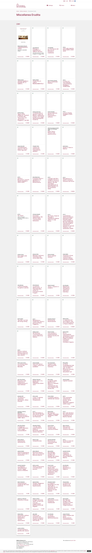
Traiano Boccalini (21, 146)
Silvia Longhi (35, 396)
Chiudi (89, 551)
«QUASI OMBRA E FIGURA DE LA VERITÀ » (23, 82)
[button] (61, 5)
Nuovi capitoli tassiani (52, 256)
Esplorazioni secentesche (21, 441)
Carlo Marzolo (20, 285)
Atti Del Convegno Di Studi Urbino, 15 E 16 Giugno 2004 (53, 129)
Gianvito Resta (36, 481)
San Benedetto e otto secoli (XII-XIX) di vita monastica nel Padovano (38, 414)
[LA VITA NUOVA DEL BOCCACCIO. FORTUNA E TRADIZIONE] (53, 36)
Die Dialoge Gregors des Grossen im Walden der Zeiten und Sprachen (53, 455)
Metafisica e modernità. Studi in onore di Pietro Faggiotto (38, 322)
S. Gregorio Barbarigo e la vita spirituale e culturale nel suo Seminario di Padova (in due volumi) (53, 487)
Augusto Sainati (21, 451)
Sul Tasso (20, 215)
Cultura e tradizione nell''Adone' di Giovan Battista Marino (67, 455)
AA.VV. (64, 47)
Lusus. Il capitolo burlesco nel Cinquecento (38, 399)
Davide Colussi (21, 112)
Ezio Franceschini (51, 362)
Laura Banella (50, 47)
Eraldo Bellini (65, 254)
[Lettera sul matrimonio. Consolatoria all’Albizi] (38, 135)
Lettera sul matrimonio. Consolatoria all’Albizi (36, 149)
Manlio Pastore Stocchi (22, 46)
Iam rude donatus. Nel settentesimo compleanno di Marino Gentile (68, 414)
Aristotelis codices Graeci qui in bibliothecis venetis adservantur (23, 518)
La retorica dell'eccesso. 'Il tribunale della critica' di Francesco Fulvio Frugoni (38, 290)
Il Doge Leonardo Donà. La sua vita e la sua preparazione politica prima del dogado (38, 503)
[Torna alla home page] (21, 7)
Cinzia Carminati (51, 111)
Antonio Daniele (51, 254)
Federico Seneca (36, 498)
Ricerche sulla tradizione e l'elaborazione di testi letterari (22, 382)
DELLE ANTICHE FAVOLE (53, 82)
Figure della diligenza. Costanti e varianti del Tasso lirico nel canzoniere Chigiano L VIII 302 (23, 117)
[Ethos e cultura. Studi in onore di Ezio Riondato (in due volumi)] (23, 339)
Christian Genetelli (36, 214)
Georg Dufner (50, 451)
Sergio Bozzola (36, 285)
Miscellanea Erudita (20, 56)
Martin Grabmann (21, 481)
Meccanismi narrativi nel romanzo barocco (68, 428)
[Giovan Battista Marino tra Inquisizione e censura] (53, 101)
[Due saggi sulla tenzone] (23, 243)
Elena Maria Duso (36, 177)
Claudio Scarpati (51, 285)
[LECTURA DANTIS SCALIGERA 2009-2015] (68, 36)
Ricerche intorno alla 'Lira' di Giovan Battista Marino (38, 454)
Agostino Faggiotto (21, 465)
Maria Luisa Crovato (22, 362)
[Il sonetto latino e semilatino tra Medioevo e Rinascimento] (38, 166)
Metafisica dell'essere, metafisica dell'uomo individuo (66, 289)
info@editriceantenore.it (24, 545)
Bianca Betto (65, 362)
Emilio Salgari (20, 318)
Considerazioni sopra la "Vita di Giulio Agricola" (22, 149)
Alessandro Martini (36, 425)
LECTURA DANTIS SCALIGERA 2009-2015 (68, 50)
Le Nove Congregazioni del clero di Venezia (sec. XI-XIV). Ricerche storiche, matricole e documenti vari (68, 368)
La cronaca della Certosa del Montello (23, 365)
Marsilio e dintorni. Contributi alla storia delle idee (38, 257)
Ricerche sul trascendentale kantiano (52, 442)
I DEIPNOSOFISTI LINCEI (23, 48)
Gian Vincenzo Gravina (52, 80)
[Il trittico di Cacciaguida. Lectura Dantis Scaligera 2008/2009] (68, 69)
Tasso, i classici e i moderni (53, 287)
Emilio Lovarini (36, 465)
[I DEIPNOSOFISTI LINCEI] (23, 35)
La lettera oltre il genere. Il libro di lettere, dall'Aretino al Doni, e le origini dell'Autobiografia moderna (38, 116)
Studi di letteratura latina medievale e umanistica (23, 454)
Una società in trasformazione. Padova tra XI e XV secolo (53, 335)
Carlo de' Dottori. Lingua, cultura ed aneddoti (38, 365)
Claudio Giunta (21, 254)
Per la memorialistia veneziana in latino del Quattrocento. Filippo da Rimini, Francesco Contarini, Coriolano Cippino (68, 337)
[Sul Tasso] (23, 203)
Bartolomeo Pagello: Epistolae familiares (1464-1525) (53, 414)
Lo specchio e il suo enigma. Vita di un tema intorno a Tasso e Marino (68, 322)
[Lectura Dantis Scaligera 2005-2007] (68, 101)
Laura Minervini (36, 47)
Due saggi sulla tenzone (22, 256)
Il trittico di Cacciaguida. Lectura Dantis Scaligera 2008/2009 (67, 84)
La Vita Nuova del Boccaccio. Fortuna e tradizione (53, 51)
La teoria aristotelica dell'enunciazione (53, 517)
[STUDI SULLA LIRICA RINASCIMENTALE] (38, 69)
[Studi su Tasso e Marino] (68, 135)
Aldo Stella (35, 514)
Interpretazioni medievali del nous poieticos (23, 485)
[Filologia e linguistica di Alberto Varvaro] (38, 36)
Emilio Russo (65, 146)
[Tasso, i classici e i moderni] (53, 274)
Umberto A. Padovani (22, 498)
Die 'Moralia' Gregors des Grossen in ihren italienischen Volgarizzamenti (68, 502)
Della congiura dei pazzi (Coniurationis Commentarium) (68, 517)
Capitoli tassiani (68, 381)
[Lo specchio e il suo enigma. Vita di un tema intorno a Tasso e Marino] (68, 308)
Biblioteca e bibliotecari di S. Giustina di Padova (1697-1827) (23, 416)
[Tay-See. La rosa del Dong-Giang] (23, 308)
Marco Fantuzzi (66, 425)
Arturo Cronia (50, 465)
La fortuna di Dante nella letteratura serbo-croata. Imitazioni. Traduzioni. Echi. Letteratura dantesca (53, 470)
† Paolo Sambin (51, 498)
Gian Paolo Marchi (21, 379)
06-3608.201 (20, 544)
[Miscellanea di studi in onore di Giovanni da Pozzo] (68, 166)
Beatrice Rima (65, 318)
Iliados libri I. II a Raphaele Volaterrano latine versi (38, 382)
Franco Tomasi (36, 79)
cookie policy (52, 550)
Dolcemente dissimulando (52, 320)
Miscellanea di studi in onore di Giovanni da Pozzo (68, 180)
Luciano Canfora (21, 528)
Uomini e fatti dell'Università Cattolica (52, 365)
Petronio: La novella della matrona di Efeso (53, 428)
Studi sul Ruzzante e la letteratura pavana (38, 468)
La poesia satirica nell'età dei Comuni (53, 398)
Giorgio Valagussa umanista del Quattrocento (38, 485)
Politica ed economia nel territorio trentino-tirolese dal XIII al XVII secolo (38, 518)
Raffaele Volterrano (36, 379)
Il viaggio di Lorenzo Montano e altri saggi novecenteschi (23, 428)
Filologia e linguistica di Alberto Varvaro (37, 50)
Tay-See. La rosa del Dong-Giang (23, 320)
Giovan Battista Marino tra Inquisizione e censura (52, 115)
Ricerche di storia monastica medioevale (53, 501)
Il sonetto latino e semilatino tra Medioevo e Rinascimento (38, 180)
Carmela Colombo (66, 451)
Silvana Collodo (51, 331)
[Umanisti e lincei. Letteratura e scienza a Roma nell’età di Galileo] (68, 243)
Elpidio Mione (20, 514)
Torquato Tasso (36, 146)
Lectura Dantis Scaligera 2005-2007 (68, 114)
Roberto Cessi (35, 439)
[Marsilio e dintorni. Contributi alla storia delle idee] (38, 243)
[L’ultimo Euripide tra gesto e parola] (23, 274)
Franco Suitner (51, 396)
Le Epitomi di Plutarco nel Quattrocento (67, 485)
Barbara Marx (50, 411)
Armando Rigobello (51, 439)
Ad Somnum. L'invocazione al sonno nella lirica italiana (38, 335)
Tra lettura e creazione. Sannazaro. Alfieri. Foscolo (23, 399)
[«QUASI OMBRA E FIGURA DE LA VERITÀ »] (23, 69)
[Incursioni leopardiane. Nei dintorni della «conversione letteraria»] (38, 203)
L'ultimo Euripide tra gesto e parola (23, 287)
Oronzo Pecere (51, 425)
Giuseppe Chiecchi (51, 318)
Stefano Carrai (36, 331)
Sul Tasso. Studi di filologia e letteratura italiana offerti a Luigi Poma (53, 218)
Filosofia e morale (23, 500)
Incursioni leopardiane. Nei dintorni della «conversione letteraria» (38, 218)
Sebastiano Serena (51, 481)
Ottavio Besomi (21, 439)
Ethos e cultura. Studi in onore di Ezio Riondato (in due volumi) (23, 353)
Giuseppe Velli (20, 396)
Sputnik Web (73, 540)
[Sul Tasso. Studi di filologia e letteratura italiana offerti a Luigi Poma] (53, 203)
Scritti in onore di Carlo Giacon (68, 441)
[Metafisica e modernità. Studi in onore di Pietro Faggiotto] (38, 308)
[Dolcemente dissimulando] (53, 308)
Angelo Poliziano (66, 514)
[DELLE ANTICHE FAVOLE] (53, 69)
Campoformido (37, 441)
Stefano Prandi (21, 79)
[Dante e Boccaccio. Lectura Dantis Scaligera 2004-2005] (23, 166)
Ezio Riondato (66, 285)
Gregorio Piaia (35, 254)
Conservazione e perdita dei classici (23, 530)
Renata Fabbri (65, 331)
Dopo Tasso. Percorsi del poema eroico (52, 133)
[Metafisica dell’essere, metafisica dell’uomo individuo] (68, 274)
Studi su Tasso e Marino (68, 148)
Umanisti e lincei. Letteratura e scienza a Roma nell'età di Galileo (68, 257)
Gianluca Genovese (36, 111)
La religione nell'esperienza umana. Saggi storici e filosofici (23, 468)
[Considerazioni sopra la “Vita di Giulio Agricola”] (23, 135)
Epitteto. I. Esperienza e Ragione (67, 468)
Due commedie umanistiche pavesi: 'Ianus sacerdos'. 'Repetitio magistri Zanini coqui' (68, 401)
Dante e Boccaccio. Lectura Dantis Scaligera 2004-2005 (23, 180)
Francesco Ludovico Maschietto (22, 412)
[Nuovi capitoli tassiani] (53, 243)
